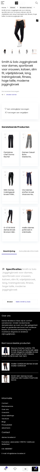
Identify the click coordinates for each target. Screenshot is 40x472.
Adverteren (6, 428)
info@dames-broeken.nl (16, 453)
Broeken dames (26, 8)
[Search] (36, 3)
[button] (37, 20)
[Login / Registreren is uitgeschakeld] (25, 469)
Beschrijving (9, 251)
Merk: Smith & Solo (23, 302)
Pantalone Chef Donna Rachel (9, 154)
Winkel (12, 8)
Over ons (5, 409)
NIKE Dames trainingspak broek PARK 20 (9, 193)
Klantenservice (7, 406)
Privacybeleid (7, 425)
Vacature (5, 419)
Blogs (4, 422)
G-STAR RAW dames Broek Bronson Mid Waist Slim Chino (9, 232)
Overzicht (5, 412)
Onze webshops (8, 415)
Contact (5, 403)
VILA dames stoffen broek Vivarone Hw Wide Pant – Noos (28, 194)
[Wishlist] (15, 469)
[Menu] (2, 3)
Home (4, 8)
